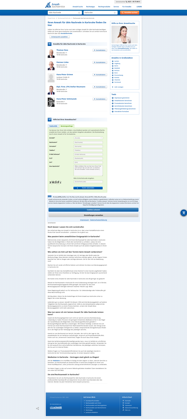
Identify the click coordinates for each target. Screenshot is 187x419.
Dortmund (117, 82)
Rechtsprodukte (104, 7)
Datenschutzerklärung (98, 220)
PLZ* (50, 158)
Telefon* (52, 150)
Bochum (116, 70)
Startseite (128, 401)
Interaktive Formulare (121, 111)
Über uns (127, 410)
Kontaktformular (66, 33)
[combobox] (88, 138)
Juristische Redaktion (92, 412)
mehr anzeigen (118, 87)
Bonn (116, 73)
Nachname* (53, 142)
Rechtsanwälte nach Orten (93, 403)
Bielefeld (117, 68)
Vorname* (52, 146)
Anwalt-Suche (78, 7)
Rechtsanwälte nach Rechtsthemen (96, 407)
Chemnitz (117, 80)
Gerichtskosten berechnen (123, 106)
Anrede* (52, 138)
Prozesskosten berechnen (123, 103)
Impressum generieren (121, 98)
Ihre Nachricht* (54, 166)
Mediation (56, 360)
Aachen (116, 61)
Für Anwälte (126, 7)
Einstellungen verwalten (93, 215)
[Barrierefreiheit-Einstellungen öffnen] (184, 213)
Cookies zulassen (93, 210)
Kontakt (127, 403)
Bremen (116, 77)
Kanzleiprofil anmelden (92, 400)
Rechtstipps (90, 7)
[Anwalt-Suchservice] (56, 5)
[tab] (59, 37)
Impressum (84, 220)
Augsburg (117, 63)
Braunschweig (118, 75)
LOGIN (139, 7)
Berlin (116, 66)
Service (116, 7)
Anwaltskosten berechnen (123, 100)
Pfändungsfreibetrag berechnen (125, 109)
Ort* (50, 162)
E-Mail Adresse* (54, 154)
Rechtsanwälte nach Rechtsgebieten (96, 405)
